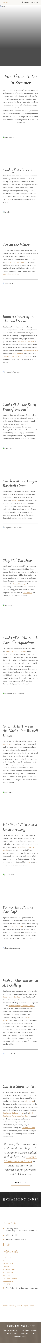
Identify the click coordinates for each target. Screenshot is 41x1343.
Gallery (6, 1275)
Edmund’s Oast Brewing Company (16, 356)
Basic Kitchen (18, 353)
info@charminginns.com (15, 1240)
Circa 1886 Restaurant (25, 341)
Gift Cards (8, 1272)
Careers (6, 1266)
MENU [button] (5, 3)
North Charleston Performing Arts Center (18, 1115)
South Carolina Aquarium (16, 651)
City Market (27, 592)
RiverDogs (16, 500)
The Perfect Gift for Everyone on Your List (22, 1288)
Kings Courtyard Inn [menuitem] (27, 1333)
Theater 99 (29, 1101)
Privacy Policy (10, 1278)
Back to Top (20, 1182)
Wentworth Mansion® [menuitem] (10, 1330)
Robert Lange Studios (11, 997)
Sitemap (6, 1284)
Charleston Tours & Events (16, 262)
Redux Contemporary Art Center (21, 1005)
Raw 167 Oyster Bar (30, 350)
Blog (5, 1260)
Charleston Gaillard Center (13, 1113)
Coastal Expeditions (10, 274)
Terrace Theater (28, 1127)
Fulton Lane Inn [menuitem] (12, 1333)
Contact (7, 1257)
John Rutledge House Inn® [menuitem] (29, 1330)
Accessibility (9, 1281)
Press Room (8, 1263)
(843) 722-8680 (11, 1235)
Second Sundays (19, 584)
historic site (7, 744)
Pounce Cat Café (15, 926)
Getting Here (9, 1269)
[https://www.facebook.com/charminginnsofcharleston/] (3, 1244)
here (9, 199)
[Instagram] (8, 1244)
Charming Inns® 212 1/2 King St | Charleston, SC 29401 (20, 1230)
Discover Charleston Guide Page (20, 1159)
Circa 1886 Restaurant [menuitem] (21, 1336)
